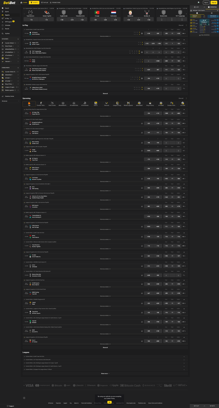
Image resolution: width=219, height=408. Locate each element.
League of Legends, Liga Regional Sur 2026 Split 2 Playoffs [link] (39, 138)
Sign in (206, 2)
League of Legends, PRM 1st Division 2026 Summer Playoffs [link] (40, 193)
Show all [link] (181, 25)
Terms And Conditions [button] (86, 403)
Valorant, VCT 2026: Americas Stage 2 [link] (35, 128)
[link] (9, 2)
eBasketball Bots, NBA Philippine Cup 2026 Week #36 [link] (38, 48)
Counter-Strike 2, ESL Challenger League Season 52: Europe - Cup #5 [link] (42, 363)
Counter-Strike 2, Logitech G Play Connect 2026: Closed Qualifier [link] (41, 308)
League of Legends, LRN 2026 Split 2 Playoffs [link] (36, 146)
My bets (212, 406)
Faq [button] (71, 403)
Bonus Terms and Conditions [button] (155, 403)
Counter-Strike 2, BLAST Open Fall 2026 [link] (35, 29)
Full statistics (205, 35)
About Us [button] (76, 403)
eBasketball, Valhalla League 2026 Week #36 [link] (36, 84)
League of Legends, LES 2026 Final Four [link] (35, 280)
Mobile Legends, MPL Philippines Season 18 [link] (36, 212)
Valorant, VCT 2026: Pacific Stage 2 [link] (34, 119)
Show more (104, 373)
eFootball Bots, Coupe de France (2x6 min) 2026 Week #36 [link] (39, 39)
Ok (109, 402)
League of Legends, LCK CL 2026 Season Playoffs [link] (37, 74)
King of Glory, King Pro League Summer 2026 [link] (36, 109)
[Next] (186, 14)
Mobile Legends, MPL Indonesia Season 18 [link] (36, 164)
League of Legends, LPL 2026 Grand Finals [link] (36, 289)
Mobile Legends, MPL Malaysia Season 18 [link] (36, 155)
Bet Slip (196, 406)
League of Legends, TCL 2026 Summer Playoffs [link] (37, 222)
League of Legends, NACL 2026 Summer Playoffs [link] (37, 202)
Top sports (5, 39)
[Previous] (24, 14)
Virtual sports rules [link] (130, 403)
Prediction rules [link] (142, 403)
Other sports (5, 67)
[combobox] (199, 2)
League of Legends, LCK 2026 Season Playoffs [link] (37, 337)
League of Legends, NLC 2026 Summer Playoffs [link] (37, 252)
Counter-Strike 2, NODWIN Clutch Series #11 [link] (36, 262)
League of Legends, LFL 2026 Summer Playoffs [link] (37, 174)
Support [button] (65, 403)
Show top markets (104, 36)
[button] (24, 2)
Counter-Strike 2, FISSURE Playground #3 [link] (35, 299)
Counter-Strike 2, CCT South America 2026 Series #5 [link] (38, 271)
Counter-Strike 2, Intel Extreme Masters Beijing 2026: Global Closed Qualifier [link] (44, 327)
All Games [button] (50, 403)
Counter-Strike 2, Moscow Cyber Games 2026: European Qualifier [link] (41, 242)
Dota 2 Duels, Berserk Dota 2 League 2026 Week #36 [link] (38, 57)
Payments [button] (58, 403)
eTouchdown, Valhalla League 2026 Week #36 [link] (37, 65)
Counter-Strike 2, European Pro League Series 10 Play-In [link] (39, 369)
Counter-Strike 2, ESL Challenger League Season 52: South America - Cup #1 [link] (44, 317)
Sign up (214, 2)
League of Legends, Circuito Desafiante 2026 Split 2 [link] (38, 184)
